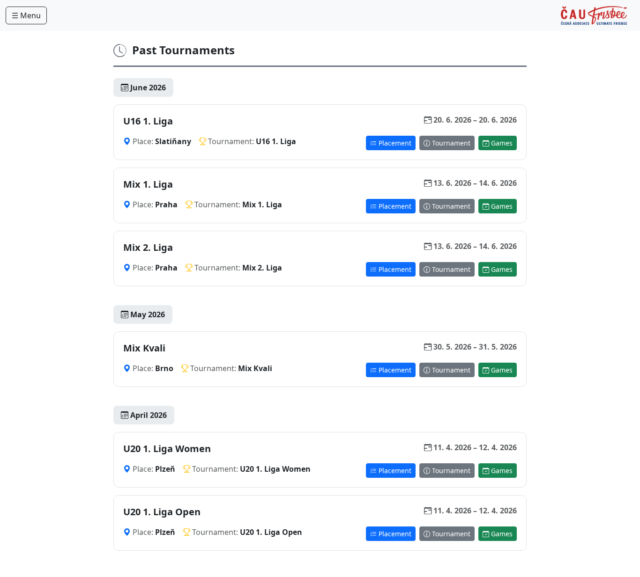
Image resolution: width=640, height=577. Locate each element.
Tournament (450, 143)
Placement (394, 143)
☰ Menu (26, 15)
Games (501, 143)
